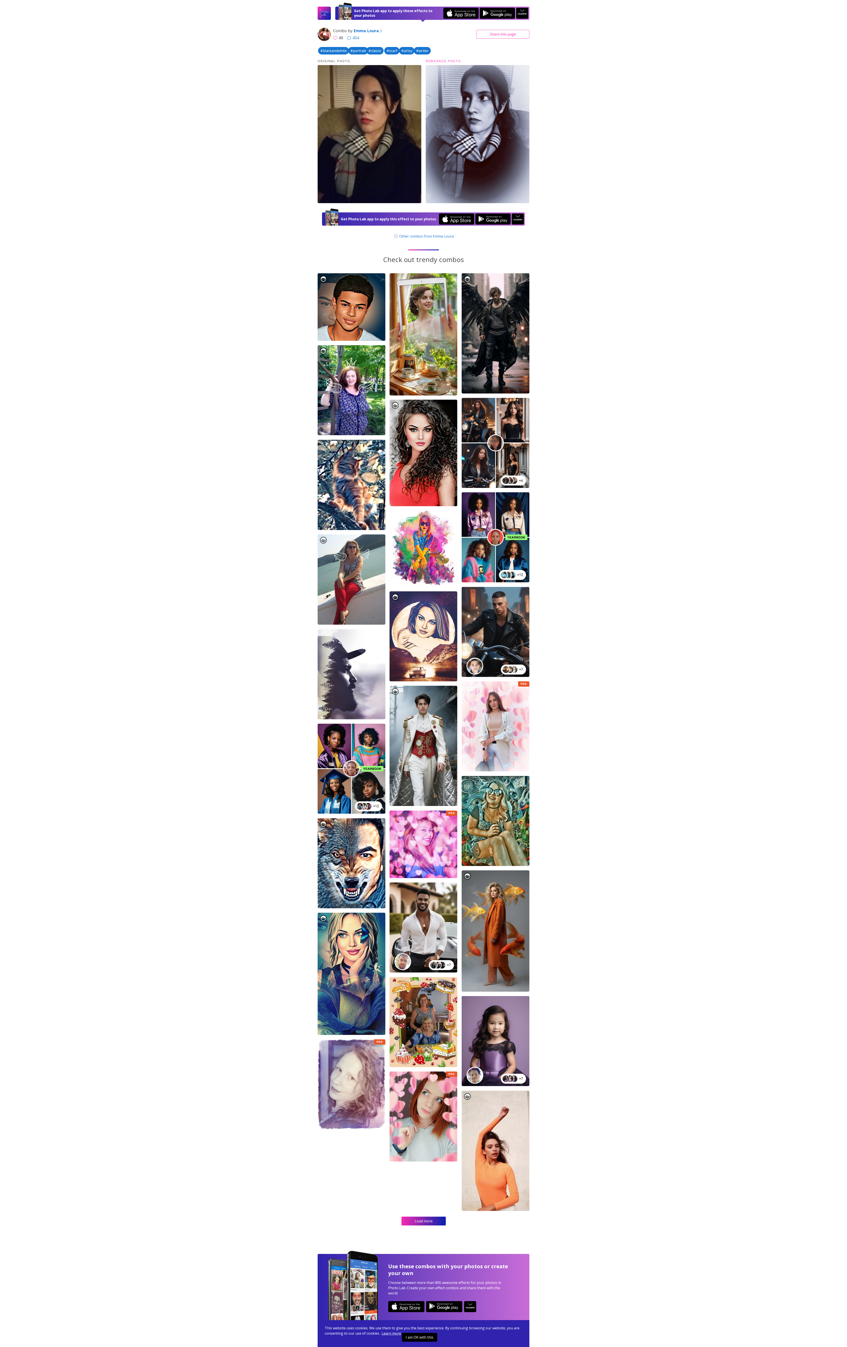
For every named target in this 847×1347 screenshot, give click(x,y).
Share (503, 34)
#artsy (406, 50)
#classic (374, 50)
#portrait (358, 50)
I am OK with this (419, 1337)
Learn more (391, 1333)
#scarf (391, 50)
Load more (424, 1221)
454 (355, 37)
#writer (422, 50)
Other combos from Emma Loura (425, 236)
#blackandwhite (333, 50)
